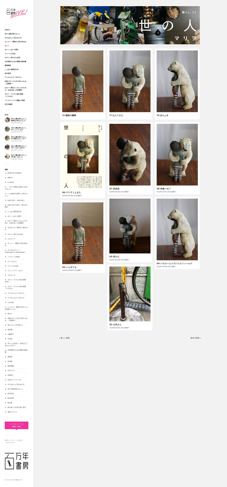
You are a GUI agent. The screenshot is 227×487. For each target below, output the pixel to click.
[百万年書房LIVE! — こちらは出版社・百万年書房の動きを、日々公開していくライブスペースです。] (16, 13)
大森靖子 (11, 334)
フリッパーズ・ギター (15, 271)
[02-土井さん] (130, 294)
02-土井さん (115, 324)
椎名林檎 (11, 366)
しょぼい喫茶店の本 (12, 69)
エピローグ (11, 239)
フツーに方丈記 (10, 53)
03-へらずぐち (69, 267)
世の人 (7, 46)
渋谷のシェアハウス (14, 380)
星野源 (10, 357)
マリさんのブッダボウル (13, 77)
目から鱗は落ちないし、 (13, 34)
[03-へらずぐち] (82, 233)
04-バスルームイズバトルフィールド (174, 263)
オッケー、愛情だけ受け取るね (15, 42)
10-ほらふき (163, 115)
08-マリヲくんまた (71, 192)
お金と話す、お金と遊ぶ (16, 200)
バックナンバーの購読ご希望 (15, 100)
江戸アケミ (11, 370)
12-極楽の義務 (69, 115)
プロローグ (11, 275)
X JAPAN (11, 182)
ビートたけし (12, 261)
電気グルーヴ (12, 412)
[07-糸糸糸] (130, 154)
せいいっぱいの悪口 (12, 49)
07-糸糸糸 (114, 188)
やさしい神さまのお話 (12, 57)
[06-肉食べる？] (177, 154)
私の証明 (8, 73)
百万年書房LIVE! (16, 480)
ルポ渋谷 (11, 302)
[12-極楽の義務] (82, 81)
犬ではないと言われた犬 (13, 38)
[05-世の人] (130, 226)
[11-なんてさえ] (130, 81)
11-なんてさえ (116, 115)
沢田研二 (11, 375)
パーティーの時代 (14, 257)
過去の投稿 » (195, 338)
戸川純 (10, 339)
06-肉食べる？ (164, 188)
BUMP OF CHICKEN (14, 173)
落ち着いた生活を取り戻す (17, 407)
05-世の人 (114, 256)
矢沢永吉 (11, 393)
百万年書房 (8, 104)
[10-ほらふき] (177, 81)
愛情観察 (8, 65)
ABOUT (7, 30)
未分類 (10, 361)
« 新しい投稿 (64, 338)
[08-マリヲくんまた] (82, 156)
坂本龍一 (11, 329)
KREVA (10, 178)
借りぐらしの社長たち (15, 325)
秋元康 (10, 403)
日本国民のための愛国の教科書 (15, 61)
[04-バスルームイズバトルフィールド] (177, 229)
